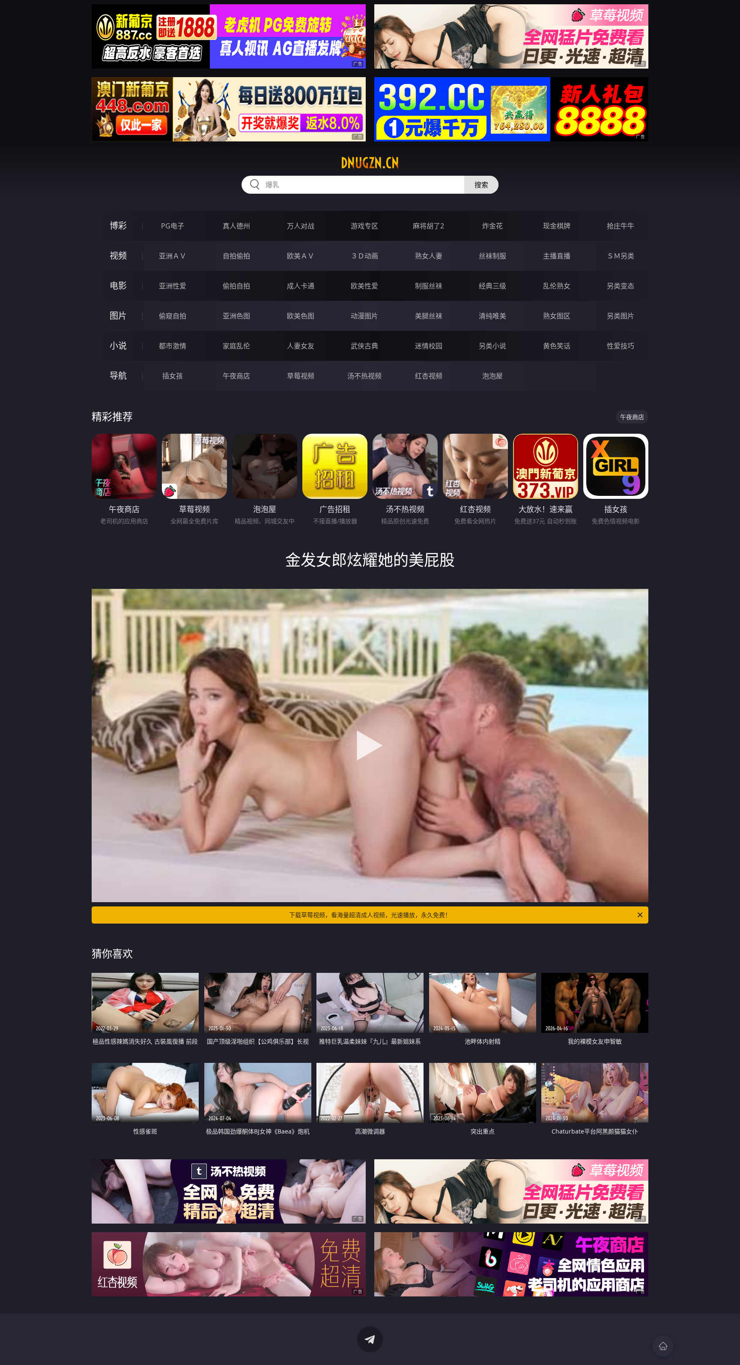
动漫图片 (364, 316)
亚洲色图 (236, 316)
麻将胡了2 (428, 226)
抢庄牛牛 (620, 226)
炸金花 (492, 226)
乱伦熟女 (556, 286)
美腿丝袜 (428, 316)
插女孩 (172, 376)
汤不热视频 (364, 376)
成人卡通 (300, 286)
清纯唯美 (492, 316)
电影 (118, 285)
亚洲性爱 (172, 286)
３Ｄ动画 (364, 256)
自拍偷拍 (236, 256)
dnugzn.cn (370, 162)
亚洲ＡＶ (172, 256)
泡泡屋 (492, 376)
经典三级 (492, 286)
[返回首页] (663, 1346)
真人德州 (236, 226)
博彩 (118, 225)
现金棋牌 (556, 226)
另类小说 (492, 346)
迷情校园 (428, 346)
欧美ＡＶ (300, 256)
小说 (118, 345)
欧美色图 (300, 316)
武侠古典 (364, 346)
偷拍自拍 (236, 286)
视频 (118, 255)
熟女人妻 (428, 256)
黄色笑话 (556, 346)
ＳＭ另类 (620, 256)
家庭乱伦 (236, 346)
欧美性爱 (364, 286)
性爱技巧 (620, 346)
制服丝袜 (428, 286)
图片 (118, 315)
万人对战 (300, 226)
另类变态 (620, 286)
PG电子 (172, 226)
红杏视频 (428, 376)
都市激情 (172, 346)
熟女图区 (556, 316)
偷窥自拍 (172, 316)
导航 (118, 375)
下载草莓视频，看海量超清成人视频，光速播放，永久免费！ (370, 915)
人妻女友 (300, 346)
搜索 (481, 184)
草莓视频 (300, 376)
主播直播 (556, 256)
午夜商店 (236, 376)
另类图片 (620, 316)
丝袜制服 (492, 256)
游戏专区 (364, 226)
